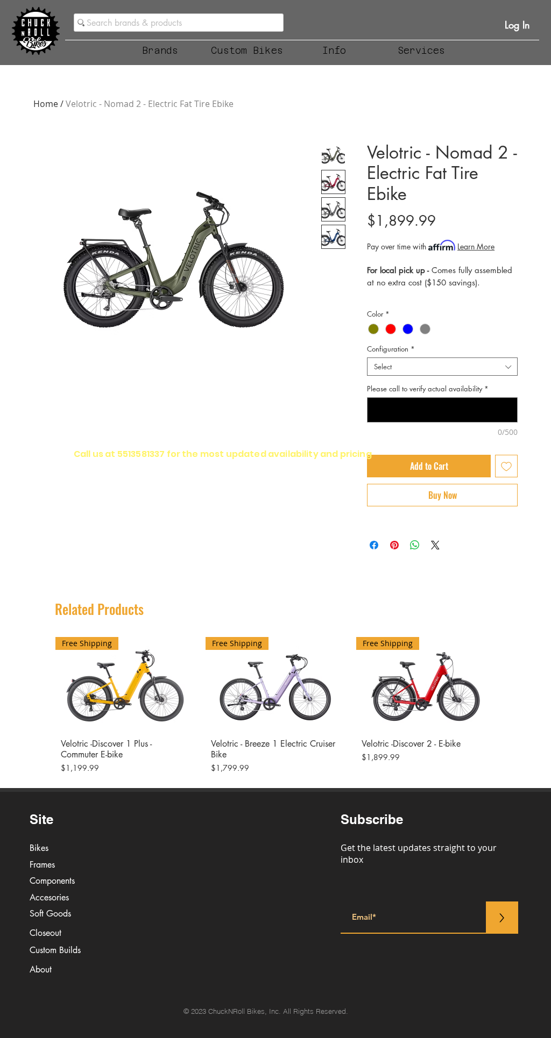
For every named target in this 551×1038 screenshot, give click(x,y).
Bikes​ (39, 848)
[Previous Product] (39, 682)
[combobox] (442, 366)
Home (45, 104)
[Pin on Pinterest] (394, 545)
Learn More (476, 246)
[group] (275, 707)
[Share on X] (435, 545)
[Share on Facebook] (374, 545)
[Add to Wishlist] (506, 466)
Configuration (391, 349)
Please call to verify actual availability (428, 388)
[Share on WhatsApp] (414, 545)
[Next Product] (511, 682)
